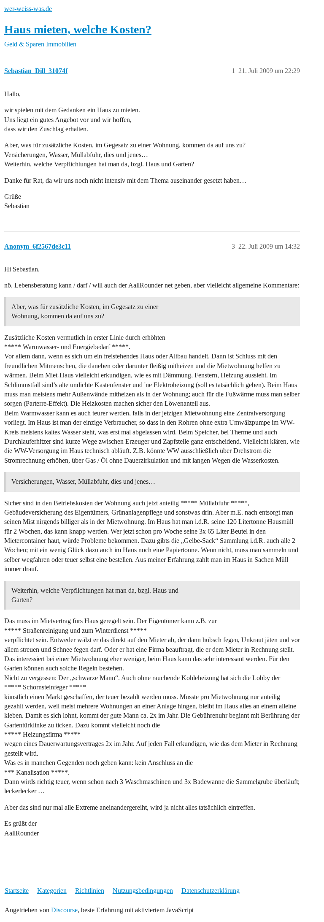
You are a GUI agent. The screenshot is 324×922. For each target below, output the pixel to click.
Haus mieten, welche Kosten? (77, 29)
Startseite (17, 890)
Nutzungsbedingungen (143, 890)
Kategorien (52, 890)
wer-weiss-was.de (28, 8)
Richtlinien (89, 890)
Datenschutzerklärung (210, 890)
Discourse (64, 910)
